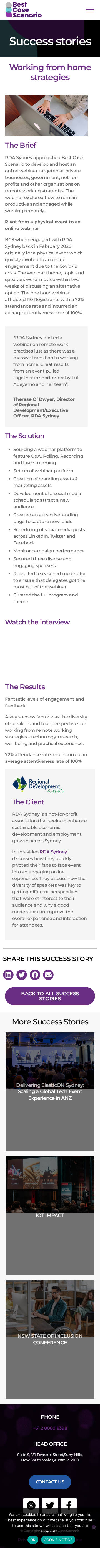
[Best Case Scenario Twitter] (31, 1506)
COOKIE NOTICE (58, 1539)
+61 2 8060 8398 (50, 1428)
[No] (94, 1527)
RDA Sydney (53, 852)
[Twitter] (50, 1506)
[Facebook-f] (69, 1506)
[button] (8, 975)
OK (33, 1539)
